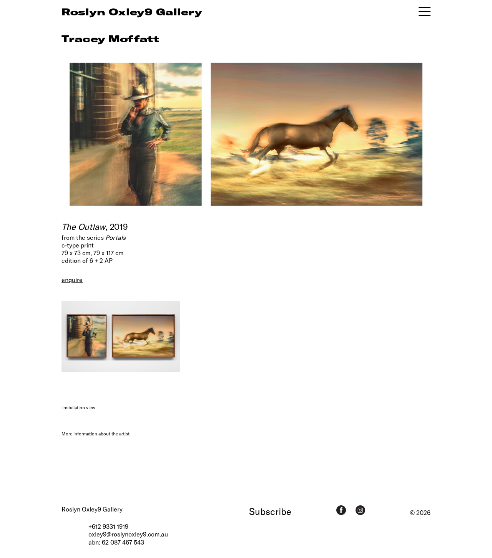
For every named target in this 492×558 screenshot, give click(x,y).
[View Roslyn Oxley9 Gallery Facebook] (341, 510)
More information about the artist (96, 433)
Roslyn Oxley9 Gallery (92, 509)
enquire (72, 279)
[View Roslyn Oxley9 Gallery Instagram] (360, 510)
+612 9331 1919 (108, 526)
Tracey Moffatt (110, 38)
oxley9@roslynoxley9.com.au (128, 534)
